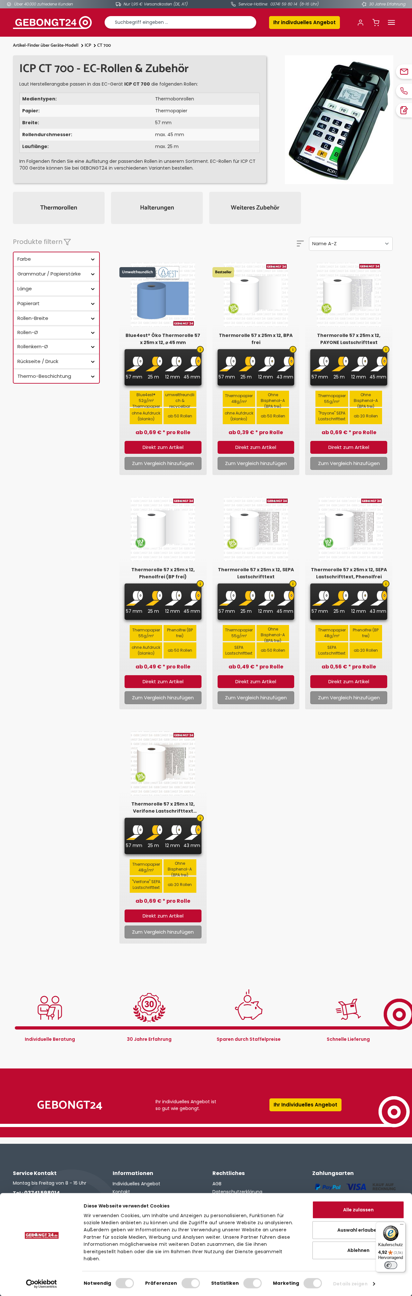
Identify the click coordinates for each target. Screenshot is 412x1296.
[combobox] (180, 22)
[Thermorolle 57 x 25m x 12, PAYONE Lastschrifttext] (348, 295)
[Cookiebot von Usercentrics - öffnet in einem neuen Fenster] (42, 1283)
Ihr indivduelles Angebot (304, 22)
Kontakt (121, 1192)
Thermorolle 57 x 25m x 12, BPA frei (256, 339)
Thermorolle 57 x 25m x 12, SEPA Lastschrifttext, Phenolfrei (349, 573)
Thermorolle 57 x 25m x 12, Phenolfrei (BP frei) (163, 573)
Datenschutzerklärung (237, 1192)
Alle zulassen (358, 1210)
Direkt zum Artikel (163, 447)
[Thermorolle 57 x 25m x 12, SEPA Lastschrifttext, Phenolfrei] (348, 529)
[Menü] (391, 22)
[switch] (191, 1283)
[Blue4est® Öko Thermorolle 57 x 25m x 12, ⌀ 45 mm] (163, 295)
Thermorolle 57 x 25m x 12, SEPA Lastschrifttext (256, 573)
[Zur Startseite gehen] (52, 22)
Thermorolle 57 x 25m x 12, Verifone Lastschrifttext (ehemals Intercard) (163, 808)
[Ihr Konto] (360, 22)
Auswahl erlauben (358, 1230)
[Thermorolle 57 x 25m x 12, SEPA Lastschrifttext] (256, 529)
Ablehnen (358, 1250)
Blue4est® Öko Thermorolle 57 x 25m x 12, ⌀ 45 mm (163, 339)
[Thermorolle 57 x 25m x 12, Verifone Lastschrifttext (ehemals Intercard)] (163, 763)
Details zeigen (350, 1284)
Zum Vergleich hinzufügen (163, 463)
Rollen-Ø (27, 332)
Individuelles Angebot (136, 1183)
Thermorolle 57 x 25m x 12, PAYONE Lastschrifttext (348, 339)
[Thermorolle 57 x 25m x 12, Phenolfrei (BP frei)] (163, 529)
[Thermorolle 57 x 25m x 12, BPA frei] (256, 295)
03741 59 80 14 (283, 4)
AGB (216, 1183)
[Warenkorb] (376, 22)
